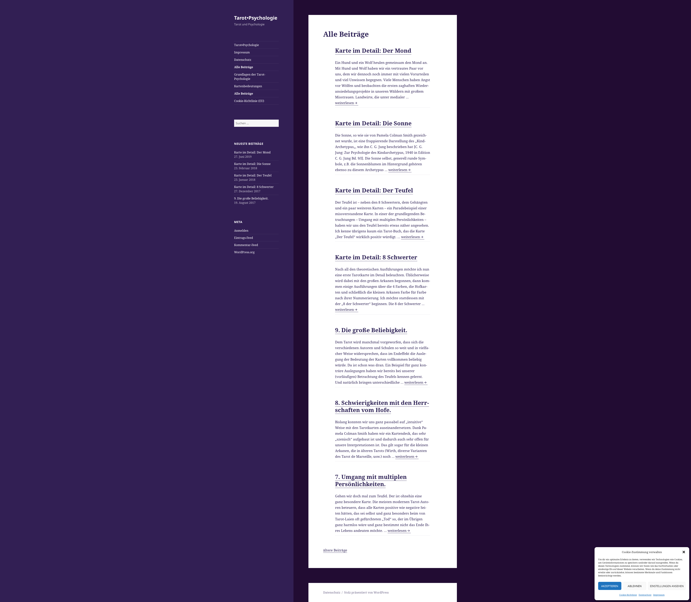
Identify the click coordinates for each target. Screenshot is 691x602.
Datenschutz (645, 594)
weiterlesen (346, 103)
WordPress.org (244, 252)
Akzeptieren (609, 586)
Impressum (659, 594)
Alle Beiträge (243, 67)
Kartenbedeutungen (248, 86)
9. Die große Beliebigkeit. (251, 198)
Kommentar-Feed (246, 245)
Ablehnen (635, 586)
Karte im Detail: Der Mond (252, 152)
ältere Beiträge (335, 550)
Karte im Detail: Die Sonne (252, 164)
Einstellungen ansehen (667, 586)
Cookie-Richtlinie (628, 594)
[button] (684, 552)
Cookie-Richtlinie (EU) (249, 101)
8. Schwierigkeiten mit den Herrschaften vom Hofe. (382, 406)
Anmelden (241, 231)
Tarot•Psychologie (255, 17)
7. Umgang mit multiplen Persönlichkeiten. (371, 480)
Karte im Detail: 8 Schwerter (254, 187)
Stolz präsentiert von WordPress (366, 592)
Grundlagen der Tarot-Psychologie (249, 76)
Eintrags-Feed (243, 238)
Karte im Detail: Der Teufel (253, 175)
